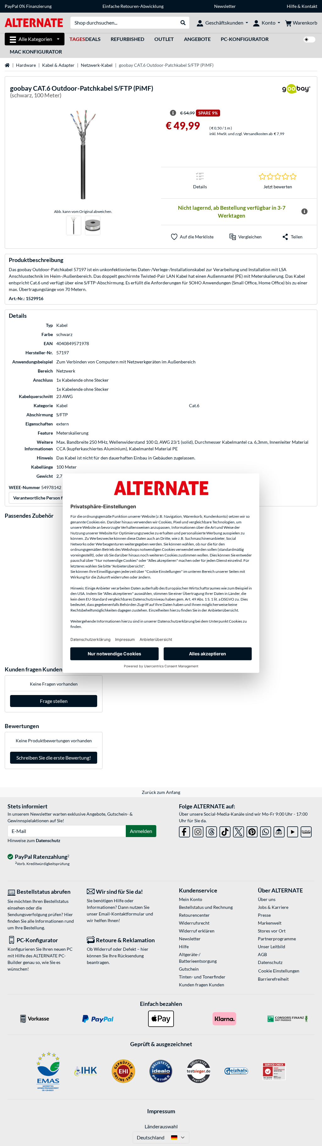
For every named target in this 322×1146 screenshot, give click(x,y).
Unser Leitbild (271, 946)
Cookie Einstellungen (278, 970)
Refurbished (127, 39)
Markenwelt (269, 923)
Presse (264, 915)
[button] (245, 236)
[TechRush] (279, 830)
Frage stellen (54, 701)
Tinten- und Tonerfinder (202, 976)
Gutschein (189, 969)
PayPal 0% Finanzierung (28, 6)
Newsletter (225, 6)
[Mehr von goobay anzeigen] (296, 92)
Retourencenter (194, 915)
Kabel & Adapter (58, 65)
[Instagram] (197, 830)
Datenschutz (48, 840)
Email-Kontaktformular (122, 913)
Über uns (266, 899)
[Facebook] (184, 830)
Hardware (26, 65)
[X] (238, 830)
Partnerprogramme (277, 938)
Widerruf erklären (196, 930)
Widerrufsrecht (194, 923)
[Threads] (211, 830)
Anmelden (141, 831)
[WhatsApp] (265, 830)
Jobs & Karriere (273, 907)
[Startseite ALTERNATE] (34, 22)
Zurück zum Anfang (161, 792)
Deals (85, 39)
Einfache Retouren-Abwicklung (133, 6)
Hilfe (292, 6)
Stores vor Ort (272, 930)
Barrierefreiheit (273, 979)
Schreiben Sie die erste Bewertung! (53, 758)
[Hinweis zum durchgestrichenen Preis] (173, 113)
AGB (262, 954)
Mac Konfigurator (36, 51)
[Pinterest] (252, 830)
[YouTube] (292, 830)
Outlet (164, 39)
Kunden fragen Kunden (201, 984)
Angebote (197, 39)
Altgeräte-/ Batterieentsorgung (198, 958)
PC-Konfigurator (245, 39)
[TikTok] (224, 830)
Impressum (161, 1111)
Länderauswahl (161, 1126)
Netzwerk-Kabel (97, 65)
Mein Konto (190, 899)
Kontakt (309, 6)
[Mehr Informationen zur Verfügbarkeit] (304, 211)
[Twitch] (306, 830)
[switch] (309, 40)
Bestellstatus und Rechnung (206, 907)
